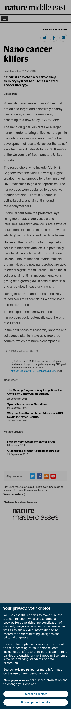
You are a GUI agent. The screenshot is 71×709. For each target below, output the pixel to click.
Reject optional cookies (36, 702)
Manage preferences (16, 680)
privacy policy (24, 669)
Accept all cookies (35, 694)
